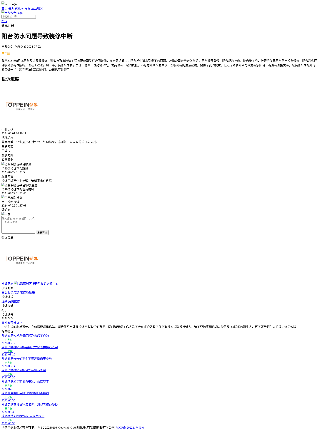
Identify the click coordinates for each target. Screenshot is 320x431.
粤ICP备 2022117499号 (129, 427)
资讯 (18, 8)
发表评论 (42, 232)
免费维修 (14, 301)
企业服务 (37, 8)
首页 (4, 8)
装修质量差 (27, 292)
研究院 (26, 8)
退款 (4, 301)
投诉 (11, 8)
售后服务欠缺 (10, 292)
